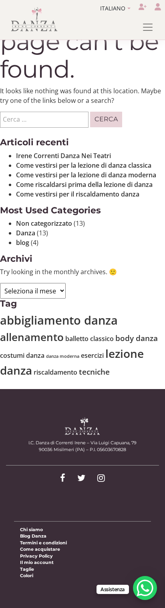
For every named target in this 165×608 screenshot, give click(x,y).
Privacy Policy (36, 556)
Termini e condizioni (43, 543)
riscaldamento (55, 372)
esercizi (92, 355)
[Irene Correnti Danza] (34, 19)
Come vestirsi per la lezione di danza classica (83, 165)
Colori (26, 575)
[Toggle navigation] (148, 27)
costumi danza (22, 355)
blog (22, 242)
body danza (136, 338)
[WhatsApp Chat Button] (145, 588)
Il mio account (37, 562)
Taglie (27, 569)
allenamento (32, 337)
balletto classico (89, 338)
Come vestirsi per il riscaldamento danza (77, 194)
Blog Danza (33, 536)
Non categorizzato (44, 223)
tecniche (94, 371)
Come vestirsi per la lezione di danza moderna (86, 175)
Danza (25, 233)
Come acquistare (40, 549)
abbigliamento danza (59, 320)
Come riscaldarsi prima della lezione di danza (84, 184)
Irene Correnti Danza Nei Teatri (63, 155)
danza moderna (62, 356)
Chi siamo (31, 529)
